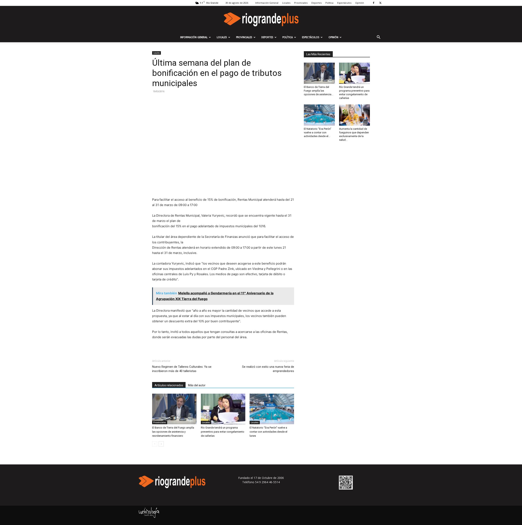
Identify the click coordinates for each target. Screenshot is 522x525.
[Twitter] (380, 3)
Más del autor (197, 385)
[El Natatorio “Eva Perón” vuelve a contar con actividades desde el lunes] (272, 409)
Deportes (316, 2)
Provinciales (300, 2)
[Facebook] (373, 3)
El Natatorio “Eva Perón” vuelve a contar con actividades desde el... (317, 132)
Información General (266, 2)
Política (329, 2)
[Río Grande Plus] (261, 19)
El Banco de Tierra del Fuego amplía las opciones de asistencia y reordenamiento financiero (173, 431)
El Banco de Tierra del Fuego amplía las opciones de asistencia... (318, 90)
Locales (286, 2)
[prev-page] (154, 443)
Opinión (359, 2)
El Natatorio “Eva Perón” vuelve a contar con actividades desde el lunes (268, 431)
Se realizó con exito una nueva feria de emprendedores (268, 369)
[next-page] (161, 443)
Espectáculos (344, 2)
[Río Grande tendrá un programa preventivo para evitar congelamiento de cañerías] (223, 409)
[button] (378, 38)
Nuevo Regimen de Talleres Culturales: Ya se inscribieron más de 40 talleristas (181, 369)
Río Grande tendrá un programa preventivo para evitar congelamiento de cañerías (222, 431)
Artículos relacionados (169, 385)
